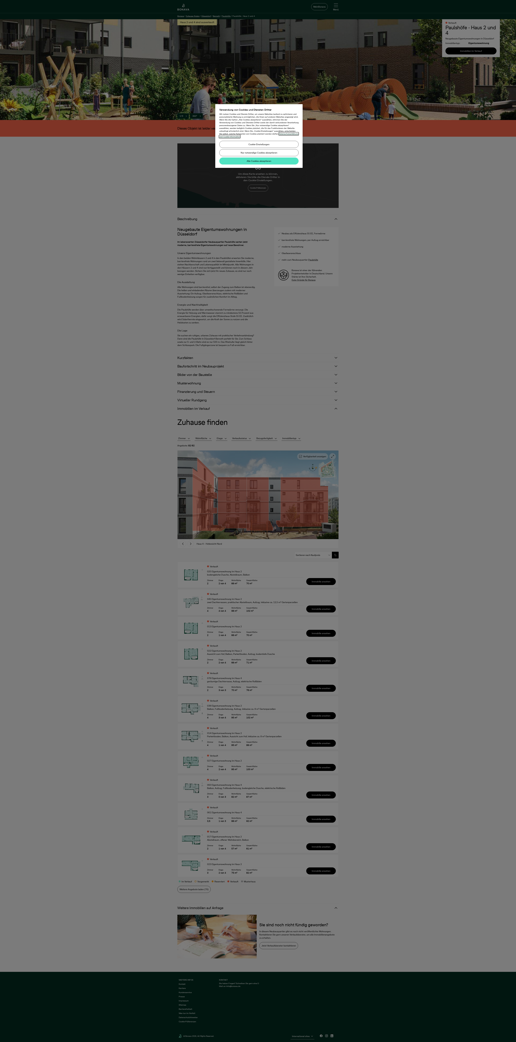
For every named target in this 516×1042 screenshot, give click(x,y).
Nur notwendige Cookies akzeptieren (259, 152)
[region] (259, 136)
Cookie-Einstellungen (258, 144)
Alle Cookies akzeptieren (259, 161)
